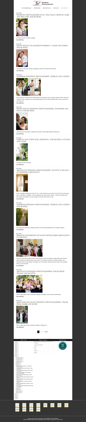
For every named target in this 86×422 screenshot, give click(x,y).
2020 (16, 349)
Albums (35, 352)
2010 (16, 397)
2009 (16, 398)
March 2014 (18, 390)
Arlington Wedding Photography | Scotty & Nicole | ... (24, 377)
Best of (35, 346)
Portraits (36, 350)
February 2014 (19, 391)
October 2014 (19, 360)
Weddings (36, 342)
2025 (16, 343)
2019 (16, 350)
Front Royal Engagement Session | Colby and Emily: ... (24, 369)
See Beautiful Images (26, 8)
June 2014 (18, 364)
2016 (16, 354)
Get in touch (56, 8)
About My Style (37, 8)
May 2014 (18, 387)
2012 (16, 394)
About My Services (47, 8)
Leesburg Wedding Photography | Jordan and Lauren (24, 371)
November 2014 (19, 358)
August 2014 (18, 362)
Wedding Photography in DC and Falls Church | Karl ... (23, 366)
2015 (16, 355)
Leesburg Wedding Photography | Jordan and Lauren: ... (24, 380)
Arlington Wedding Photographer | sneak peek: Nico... (24, 384)
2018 (16, 351)
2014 (16, 356)
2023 (16, 345)
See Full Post (20, 40)
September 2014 (19, 361)
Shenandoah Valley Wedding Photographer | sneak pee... (24, 386)
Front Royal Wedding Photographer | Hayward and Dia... (23, 373)
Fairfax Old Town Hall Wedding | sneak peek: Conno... (24, 375)
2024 (16, 344)
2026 (16, 342)
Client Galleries (64, 8)
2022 (16, 346)
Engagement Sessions (38, 344)
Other (35, 348)
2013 (16, 393)
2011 (16, 396)
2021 (16, 348)
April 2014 (18, 389)
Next (46, 331)
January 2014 (18, 392)
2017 (16, 352)
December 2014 (19, 357)
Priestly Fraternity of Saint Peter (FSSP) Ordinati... (24, 382)
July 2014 (18, 363)
